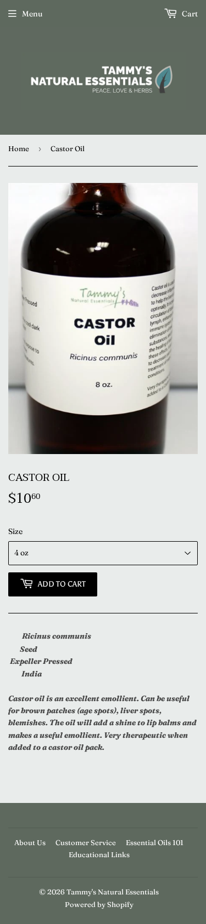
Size (15, 531)
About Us (30, 842)
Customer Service (85, 842)
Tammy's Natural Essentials (112, 891)
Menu (32, 14)
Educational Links (99, 854)
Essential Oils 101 (154, 842)
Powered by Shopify (99, 904)
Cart (189, 14)
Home (18, 148)
